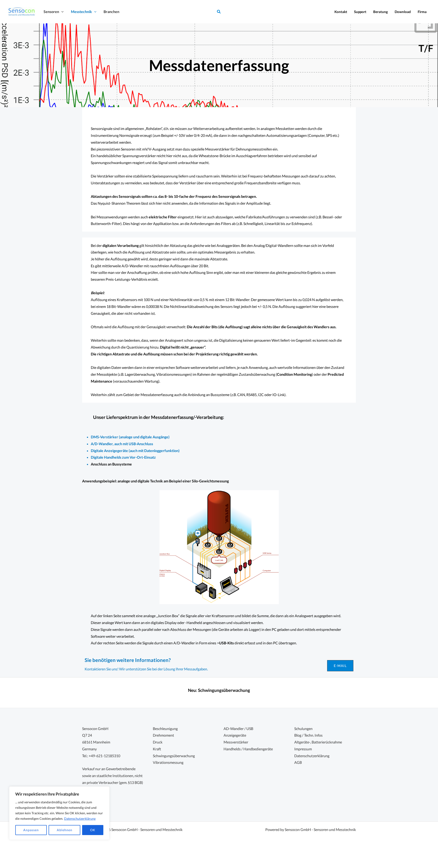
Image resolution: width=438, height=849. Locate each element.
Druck (157, 742)
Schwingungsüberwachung (224, 690)
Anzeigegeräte (235, 735)
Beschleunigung (165, 728)
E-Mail (340, 666)
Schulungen (303, 728)
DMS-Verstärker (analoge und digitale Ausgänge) (130, 437)
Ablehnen (64, 830)
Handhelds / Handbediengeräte (248, 749)
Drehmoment (163, 735)
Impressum (303, 749)
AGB (298, 762)
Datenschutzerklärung (80, 818)
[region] (59, 813)
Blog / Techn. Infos (308, 735)
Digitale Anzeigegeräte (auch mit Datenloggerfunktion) (135, 450)
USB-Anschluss (141, 444)
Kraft (157, 749)
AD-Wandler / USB (238, 728)
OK (92, 830)
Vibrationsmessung (168, 762)
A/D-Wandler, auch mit (110, 444)
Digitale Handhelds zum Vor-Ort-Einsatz (123, 457)
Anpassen (31, 830)
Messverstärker (236, 742)
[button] (61, 11)
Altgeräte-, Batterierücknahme (318, 742)
